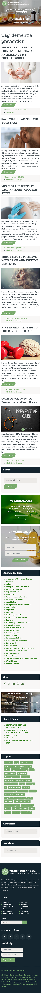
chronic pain (25, 777)
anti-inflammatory (19, 766)
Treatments (25, 906)
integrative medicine (10, 798)
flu (5, 787)
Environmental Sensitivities (17, 617)
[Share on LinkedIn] (14, 683)
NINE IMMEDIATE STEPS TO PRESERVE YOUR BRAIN (19, 329)
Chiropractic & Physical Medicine (18, 604)
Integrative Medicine (14, 638)
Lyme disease (8, 801)
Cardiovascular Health (14, 599)
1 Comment (8, 389)
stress (14, 808)
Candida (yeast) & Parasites (16, 597)
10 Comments (9, 247)
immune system (9, 794)
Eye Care (9, 620)
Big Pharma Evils (12, 591)
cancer (31, 770)
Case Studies (11, 602)
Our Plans (24, 902)
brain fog (24, 770)
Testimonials (7, 911)
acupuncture (8, 763)
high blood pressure (21, 791)
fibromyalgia (30, 784)
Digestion (10, 609)
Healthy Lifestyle (12, 630)
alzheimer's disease (26, 763)
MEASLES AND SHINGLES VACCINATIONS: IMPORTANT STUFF (20, 189)
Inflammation (11, 635)
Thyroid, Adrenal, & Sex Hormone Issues (21, 658)
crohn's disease (9, 780)
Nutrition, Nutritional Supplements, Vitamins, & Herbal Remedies (20, 649)
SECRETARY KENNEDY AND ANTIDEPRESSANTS (16, 726)
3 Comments (8, 177)
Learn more (20, 517)
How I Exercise (11, 735)
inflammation (20, 794)
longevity (29, 798)
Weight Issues (11, 661)
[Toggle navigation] (37, 3)
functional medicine (14, 787)
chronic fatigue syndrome (12, 777)
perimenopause (9, 805)
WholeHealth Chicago (14, 179)
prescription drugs (27, 805)
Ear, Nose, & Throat (13, 615)
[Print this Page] (19, 683)
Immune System (12, 632)
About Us (6, 902)
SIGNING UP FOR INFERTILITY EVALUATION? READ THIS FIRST (18, 731)
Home (15, 23)
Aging (8, 584)
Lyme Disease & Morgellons (17, 640)
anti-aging (8, 766)
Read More (8, 105)
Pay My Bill (24, 911)
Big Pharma (15, 770)
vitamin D (7, 812)
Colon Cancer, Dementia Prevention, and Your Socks (19, 400)
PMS (17, 805)
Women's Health (26, 812)
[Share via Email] (23, 683)
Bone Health (11, 594)
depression (19, 780)
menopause (18, 801)
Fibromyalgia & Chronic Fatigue (18, 622)
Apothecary (20, 711)
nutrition (26, 801)
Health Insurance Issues (15, 627)
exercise (14, 784)
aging (16, 763)
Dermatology (11, 607)
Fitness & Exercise (13, 625)
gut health (26, 787)
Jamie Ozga (10, 112)
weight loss (16, 812)
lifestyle (21, 798)
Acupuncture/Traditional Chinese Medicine (19, 580)
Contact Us (7, 909)
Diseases (9, 612)
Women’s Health (12, 663)
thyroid (32, 808)
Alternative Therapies (14, 589)
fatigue (22, 784)
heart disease (8, 791)
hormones (32, 791)
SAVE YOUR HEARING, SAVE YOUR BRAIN (19, 120)
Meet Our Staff (8, 906)
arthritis (7, 770)
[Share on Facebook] (6, 683)
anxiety (29, 766)
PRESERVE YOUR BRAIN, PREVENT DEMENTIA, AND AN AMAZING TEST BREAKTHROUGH (18, 53)
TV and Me (10, 738)
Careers (23, 909)
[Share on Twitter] (10, 683)
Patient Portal (8, 913)
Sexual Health (11, 656)
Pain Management (13, 653)
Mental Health (11, 645)
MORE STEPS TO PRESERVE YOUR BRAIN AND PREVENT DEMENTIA (19, 260)
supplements (23, 808)
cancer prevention (10, 773)
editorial (7, 784)
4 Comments (8, 109)
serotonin (7, 808)
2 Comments (8, 318)
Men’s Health (11, 643)
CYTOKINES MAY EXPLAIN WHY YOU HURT (19, 742)
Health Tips (25, 913)
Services (24, 904)
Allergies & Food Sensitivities (17, 586)
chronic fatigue (22, 773)
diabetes (28, 780)
